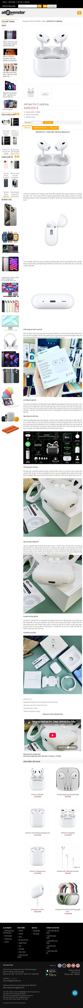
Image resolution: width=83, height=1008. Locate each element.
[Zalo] (75, 993)
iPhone (21, 934)
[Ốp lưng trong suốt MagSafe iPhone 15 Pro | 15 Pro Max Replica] (14, 141)
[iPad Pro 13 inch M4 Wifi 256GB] (6, 140)
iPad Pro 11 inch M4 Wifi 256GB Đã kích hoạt (15, 134)
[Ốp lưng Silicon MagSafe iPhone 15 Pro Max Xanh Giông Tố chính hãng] (6, 183)
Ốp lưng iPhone (23, 940)
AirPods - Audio (40, 21)
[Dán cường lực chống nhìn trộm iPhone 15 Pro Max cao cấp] (14, 183)
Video (4, 2)
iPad (20, 937)
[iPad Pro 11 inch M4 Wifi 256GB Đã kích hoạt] (14, 122)
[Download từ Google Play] (51, 974)
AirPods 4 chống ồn (37, 794)
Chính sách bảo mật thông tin (8, 932)
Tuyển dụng (8, 939)
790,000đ (68, 873)
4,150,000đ (67, 835)
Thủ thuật (36, 934)
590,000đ (68, 797)
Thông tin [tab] (27, 128)
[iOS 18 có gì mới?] (10, 103)
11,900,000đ (68, 914)
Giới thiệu (12, 2)
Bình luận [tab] (53, 128)
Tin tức (19, 2)
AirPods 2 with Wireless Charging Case (37, 833)
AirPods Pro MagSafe (68, 833)
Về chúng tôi (8, 936)
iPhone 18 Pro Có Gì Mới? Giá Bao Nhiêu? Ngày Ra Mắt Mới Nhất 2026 (10, 44)
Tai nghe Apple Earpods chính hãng (68, 794)
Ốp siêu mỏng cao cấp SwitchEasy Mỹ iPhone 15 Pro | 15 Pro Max (15, 178)
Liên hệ (26, 2)
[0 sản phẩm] (45, 6)
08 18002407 (13, 978)
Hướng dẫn (36, 931)
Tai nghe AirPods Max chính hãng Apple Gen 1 (67, 910)
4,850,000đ (37, 912)
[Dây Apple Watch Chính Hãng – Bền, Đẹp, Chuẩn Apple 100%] (10, 66)
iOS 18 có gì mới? (8, 109)
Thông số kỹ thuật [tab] (40, 128)
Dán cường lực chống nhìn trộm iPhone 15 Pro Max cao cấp (14, 196)
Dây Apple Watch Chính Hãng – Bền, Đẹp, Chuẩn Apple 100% (10, 74)
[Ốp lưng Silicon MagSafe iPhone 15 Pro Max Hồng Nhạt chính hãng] (6, 164)
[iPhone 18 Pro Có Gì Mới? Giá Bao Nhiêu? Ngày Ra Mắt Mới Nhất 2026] (10, 35)
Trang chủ (25, 21)
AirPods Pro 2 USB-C (37, 909)
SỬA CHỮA (22, 952)
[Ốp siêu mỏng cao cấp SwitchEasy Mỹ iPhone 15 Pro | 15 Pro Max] (14, 164)
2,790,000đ (37, 873)
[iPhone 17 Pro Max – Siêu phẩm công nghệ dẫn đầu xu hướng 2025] (10, 51)
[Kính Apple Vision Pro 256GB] (6, 122)
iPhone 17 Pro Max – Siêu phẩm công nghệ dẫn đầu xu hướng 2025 (9, 58)
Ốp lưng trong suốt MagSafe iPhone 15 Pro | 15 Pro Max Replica (15, 154)
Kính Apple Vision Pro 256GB (6, 133)
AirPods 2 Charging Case (37, 871)
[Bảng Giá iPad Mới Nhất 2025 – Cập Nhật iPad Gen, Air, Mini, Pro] (10, 84)
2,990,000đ (37, 835)
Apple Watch (23, 943)
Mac (20, 946)
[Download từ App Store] (51, 971)
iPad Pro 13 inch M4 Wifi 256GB (6, 152)
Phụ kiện (21, 949)
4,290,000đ (37, 797)
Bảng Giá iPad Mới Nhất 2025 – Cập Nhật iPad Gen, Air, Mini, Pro (10, 95)
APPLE (32, 21)
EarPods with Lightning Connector (68, 871)
